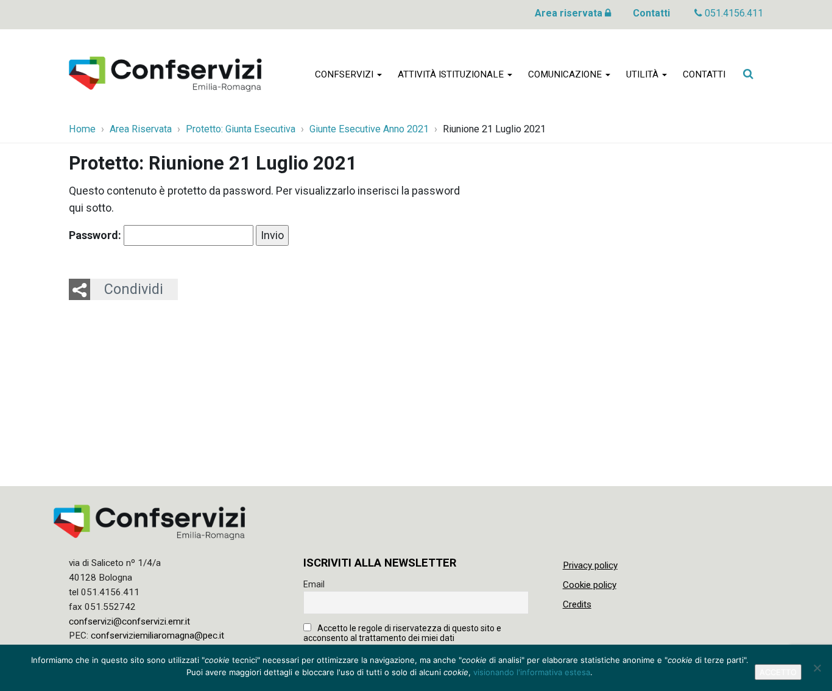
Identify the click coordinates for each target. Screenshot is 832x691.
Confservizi (345, 74)
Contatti (651, 13)
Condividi (133, 289)
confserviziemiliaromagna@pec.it (157, 635)
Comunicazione (566, 74)
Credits (577, 604)
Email (314, 584)
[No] (817, 668)
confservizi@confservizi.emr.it (129, 621)
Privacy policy (590, 565)
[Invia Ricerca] (748, 73)
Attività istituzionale (452, 74)
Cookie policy (589, 584)
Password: (96, 235)
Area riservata (570, 13)
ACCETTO (778, 672)
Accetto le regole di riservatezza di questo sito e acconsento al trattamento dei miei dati (402, 633)
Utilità (643, 74)
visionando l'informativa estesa (531, 672)
